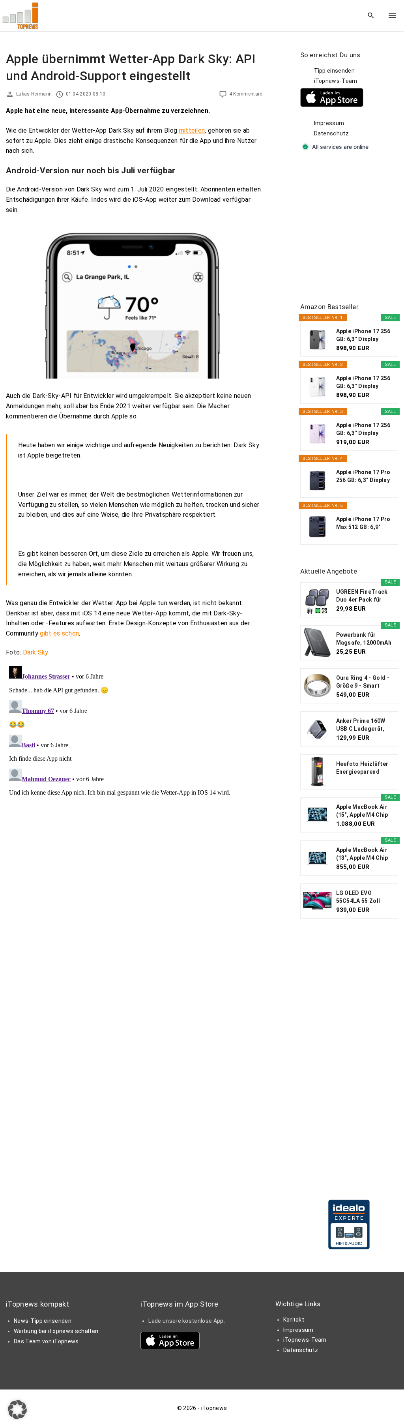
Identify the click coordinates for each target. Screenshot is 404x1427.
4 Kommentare (245, 94)
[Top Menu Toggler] (392, 15)
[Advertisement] (352, 227)
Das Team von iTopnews (46, 1341)
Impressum (329, 123)
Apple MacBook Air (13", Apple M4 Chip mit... (362, 854)
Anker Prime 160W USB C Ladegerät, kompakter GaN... (360, 725)
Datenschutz (331, 133)
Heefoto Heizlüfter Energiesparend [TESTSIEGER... (362, 768)
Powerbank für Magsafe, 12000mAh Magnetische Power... (363, 639)
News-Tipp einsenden (42, 1321)
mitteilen (192, 130)
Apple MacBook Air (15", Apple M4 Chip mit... (362, 811)
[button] (17, 1409)
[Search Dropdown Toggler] (371, 16)
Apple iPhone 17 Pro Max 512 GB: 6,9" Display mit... (363, 523)
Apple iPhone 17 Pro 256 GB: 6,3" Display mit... (363, 476)
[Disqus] (134, 761)
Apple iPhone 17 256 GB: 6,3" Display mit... (363, 335)
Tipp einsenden (334, 71)
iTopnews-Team (335, 81)
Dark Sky (36, 652)
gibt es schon (59, 633)
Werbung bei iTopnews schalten (56, 1331)
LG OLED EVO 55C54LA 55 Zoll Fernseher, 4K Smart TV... (364, 897)
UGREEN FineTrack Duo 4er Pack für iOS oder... (362, 596)
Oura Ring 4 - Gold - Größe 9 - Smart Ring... (362, 682)
